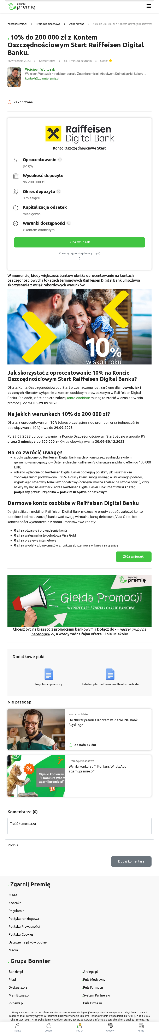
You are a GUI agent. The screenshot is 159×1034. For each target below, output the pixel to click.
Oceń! (104, 61)
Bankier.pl (16, 972)
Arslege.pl (90, 972)
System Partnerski (96, 995)
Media (13, 950)
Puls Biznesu (92, 1003)
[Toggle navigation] (148, 6)
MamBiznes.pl (19, 995)
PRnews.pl (16, 1003)
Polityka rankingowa (24, 919)
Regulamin (16, 911)
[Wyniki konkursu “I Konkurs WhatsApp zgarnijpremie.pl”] (36, 776)
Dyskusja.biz (18, 987)
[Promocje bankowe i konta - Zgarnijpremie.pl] (72, 6)
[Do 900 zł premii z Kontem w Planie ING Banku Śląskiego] (36, 729)
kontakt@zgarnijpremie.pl (42, 78)
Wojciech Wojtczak (40, 69)
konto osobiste (78, 398)
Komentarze (47, 61)
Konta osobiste (78, 714)
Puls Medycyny (94, 979)
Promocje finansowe (48, 23)
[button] (59, 160)
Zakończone (76, 23)
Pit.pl (12, 979)
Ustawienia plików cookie (28, 942)
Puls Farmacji (93, 987)
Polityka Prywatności (24, 926)
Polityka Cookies (21, 934)
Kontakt (15, 903)
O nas (13, 895)
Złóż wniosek (79, 242)
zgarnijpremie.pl (17, 23)
